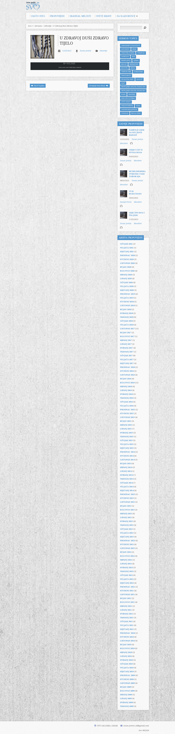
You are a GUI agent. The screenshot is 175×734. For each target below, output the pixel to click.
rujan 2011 (125, 598)
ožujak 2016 (126, 402)
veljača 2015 (126, 444)
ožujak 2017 (126, 356)
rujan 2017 (125, 333)
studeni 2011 (127, 591)
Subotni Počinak (128, 98)
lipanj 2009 (126, 698)
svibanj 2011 (126, 614)
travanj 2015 (126, 437)
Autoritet (125, 49)
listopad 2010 (127, 641)
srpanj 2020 (126, 275)
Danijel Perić (126, 202)
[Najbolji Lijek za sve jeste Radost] (123, 135)
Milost (124, 64)
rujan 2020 (125, 267)
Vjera (138, 106)
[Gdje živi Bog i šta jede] (123, 217)
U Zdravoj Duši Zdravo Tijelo (65, 26)
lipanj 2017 (126, 344)
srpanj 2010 (126, 652)
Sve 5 (30, 26)
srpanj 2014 (126, 467)
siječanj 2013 (127, 537)
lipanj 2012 (126, 564)
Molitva (124, 68)
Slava (123, 94)
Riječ (123, 83)
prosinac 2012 (127, 541)
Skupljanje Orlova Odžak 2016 (133, 87)
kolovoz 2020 (127, 271)
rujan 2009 (125, 687)
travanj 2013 (126, 525)
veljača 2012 (126, 579)
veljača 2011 (126, 625)
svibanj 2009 (126, 702)
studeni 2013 (127, 498)
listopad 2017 (127, 329)
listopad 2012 (127, 548)
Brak (134, 49)
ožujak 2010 (126, 664)
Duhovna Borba (127, 53)
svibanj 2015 (126, 433)
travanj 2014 (126, 479)
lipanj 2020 (126, 279)
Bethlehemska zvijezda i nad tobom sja (137, 173)
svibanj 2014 (126, 475)
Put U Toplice (39, 86)
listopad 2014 (127, 460)
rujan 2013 (125, 506)
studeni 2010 (127, 637)
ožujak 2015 (126, 440)
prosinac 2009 (127, 675)
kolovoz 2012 (127, 556)
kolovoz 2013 (127, 510)
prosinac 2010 (127, 633)
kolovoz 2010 (127, 648)
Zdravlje (47, 26)
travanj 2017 (126, 352)
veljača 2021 (126, 248)
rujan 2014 (125, 464)
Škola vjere (136, 113)
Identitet (125, 56)
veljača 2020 (126, 286)
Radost (139, 79)
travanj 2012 (126, 571)
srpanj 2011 (126, 606)
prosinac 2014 (127, 452)
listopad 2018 (127, 305)
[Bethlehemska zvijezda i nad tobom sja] (123, 176)
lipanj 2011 (126, 610)
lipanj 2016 (126, 390)
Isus (133, 56)
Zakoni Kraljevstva (129, 109)
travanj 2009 (126, 706)
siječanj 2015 (127, 448)
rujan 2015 (125, 421)
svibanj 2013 (126, 521)
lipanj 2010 (126, 656)
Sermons (38, 26)
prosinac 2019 (127, 294)
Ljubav (136, 60)
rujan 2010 (125, 645)
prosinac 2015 (127, 410)
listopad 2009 (127, 683)
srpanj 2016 (126, 386)
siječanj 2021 (127, 252)
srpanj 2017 (126, 340)
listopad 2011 (127, 594)
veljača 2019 (126, 298)
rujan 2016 (125, 379)
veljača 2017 (126, 360)
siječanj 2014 (127, 490)
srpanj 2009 (126, 695)
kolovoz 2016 (127, 383)
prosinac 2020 (127, 255)
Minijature (134, 64)
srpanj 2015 (126, 425)
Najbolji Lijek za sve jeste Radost (136, 132)
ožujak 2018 (126, 321)
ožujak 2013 (126, 529)
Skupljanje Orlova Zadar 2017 (133, 90)
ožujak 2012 (126, 575)
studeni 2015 (127, 413)
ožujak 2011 (126, 621)
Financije (141, 53)
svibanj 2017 (126, 348)
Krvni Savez (126, 60)
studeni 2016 (127, 371)
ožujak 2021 (126, 244)
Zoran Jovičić (85, 51)
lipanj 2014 (126, 471)
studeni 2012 (127, 544)
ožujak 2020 (126, 282)
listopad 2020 (127, 263)
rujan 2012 (125, 552)
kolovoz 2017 (127, 336)
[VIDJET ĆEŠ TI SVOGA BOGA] (123, 155)
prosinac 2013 (127, 494)
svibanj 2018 (126, 313)
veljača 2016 (126, 406)
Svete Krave (126, 102)
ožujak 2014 (126, 483)
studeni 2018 (127, 302)
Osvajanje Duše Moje (97, 86)
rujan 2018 (125, 309)
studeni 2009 (127, 679)
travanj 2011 (126, 618)
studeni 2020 (127, 259)
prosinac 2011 (127, 587)
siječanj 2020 (127, 290)
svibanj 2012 (126, 568)
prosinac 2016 (127, 367)
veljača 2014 (126, 487)
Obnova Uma (126, 72)
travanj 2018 (126, 317)
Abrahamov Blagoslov (130, 45)
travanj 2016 (126, 398)
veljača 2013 (126, 533)
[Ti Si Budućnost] (123, 196)
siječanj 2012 (127, 583)
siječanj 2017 (127, 363)
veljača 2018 (126, 325)
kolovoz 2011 (127, 602)
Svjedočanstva (127, 106)
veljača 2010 (126, 668)
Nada (133, 68)
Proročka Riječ (127, 79)
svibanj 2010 (126, 660)
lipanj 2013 (126, 517)
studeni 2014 (127, 456)
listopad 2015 (127, 417)
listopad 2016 (127, 375)
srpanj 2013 (126, 514)
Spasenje (131, 94)
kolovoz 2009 (127, 691)
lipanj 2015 (126, 429)
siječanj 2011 (127, 629)
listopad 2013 (127, 502)
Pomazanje (138, 72)
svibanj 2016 (126, 394)
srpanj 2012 (126, 560)
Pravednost (126, 75)
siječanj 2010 (127, 672)
